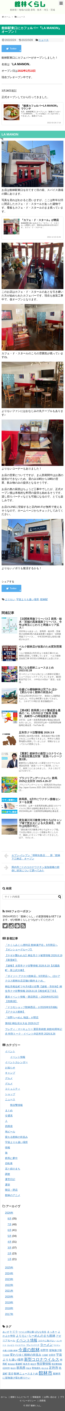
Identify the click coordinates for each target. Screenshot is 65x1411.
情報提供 (36, 1397)
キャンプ (10, 1073)
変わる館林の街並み (16, 1137)
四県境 (9, 1126)
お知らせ (10, 1067)
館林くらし (30, 4)
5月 (10, 1236)
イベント (10, 1051)
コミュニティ (12, 1088)
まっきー (52, 1331)
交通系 (9, 1115)
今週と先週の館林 (10, 1350)
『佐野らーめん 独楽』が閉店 (21, 1017)
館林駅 (44, 599)
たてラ (14, 1331)
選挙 (7, 1184)
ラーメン (46, 1344)
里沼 (10, 1373)
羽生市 (28, 1368)
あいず (6, 1332)
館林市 (45, 1372)
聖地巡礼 (36, 1368)
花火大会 (44, 1368)
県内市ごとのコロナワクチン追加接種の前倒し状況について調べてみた (35, 869)
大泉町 (45, 1355)
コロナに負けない (47, 1340)
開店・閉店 (11, 1190)
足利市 (53, 1367)
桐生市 (33, 1364)
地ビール (10, 1131)
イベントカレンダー (16, 1062)
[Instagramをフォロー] (11, 925)
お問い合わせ (50, 1397)
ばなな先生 (40, 1331)
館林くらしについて (20, 1397)
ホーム (4, 1397)
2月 (10, 1253)
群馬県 (20, 1367)
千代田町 (6, 1355)
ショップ (10, 1094)
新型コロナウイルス (41, 1359)
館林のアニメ (12, 1195)
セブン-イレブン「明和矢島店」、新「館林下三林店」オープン (36, 857)
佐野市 (44, 1350)
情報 (7, 1147)
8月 (10, 1218)
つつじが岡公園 (26, 1332)
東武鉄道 (11, 1364)
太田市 (52, 1355)
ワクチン (56, 1345)
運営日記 (10, 1179)
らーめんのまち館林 (41, 1335)
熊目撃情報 (16, 1105)
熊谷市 (13, 1368)
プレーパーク (32, 1345)
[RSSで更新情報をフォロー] (23, 925)
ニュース (43, 40)
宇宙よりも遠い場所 (27, 599)
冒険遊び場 (55, 1350)
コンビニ (11, 1345)
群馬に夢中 (11, 1158)
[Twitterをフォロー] (5, 925)
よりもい (10, 599)
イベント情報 (17, 1057)
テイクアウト (20, 1345)
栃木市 (26, 1364)
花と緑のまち (12, 1168)
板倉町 (19, 1364)
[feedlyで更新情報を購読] (17, 925)
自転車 (9, 1163)
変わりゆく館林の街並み (25, 1354)
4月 (10, 1241)
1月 (10, 1259)
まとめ (9, 1110)
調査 (7, 1174)
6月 (10, 1230)
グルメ (9, 1078)
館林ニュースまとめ (26, 1373)
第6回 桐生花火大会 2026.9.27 (22, 1023)
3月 (10, 1247)
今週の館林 (29, 1349)
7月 (10, 1224)
